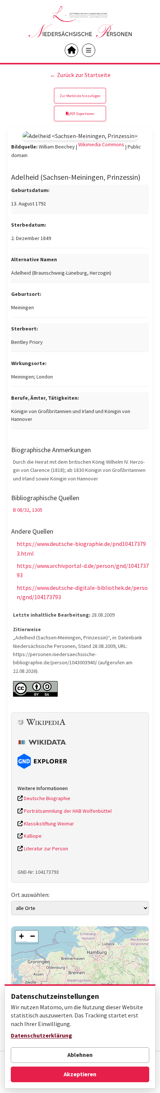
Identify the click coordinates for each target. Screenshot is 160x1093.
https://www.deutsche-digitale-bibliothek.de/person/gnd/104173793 (82, 592)
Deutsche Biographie (46, 798)
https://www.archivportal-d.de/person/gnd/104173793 (83, 570)
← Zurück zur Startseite (80, 75)
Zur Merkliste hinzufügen (80, 95)
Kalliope (32, 835)
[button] (21, 936)
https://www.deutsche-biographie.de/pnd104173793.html (81, 548)
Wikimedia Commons (101, 144)
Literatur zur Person (45, 848)
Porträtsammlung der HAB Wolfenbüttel (67, 811)
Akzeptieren (80, 1074)
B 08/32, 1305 (27, 509)
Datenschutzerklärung (41, 1035)
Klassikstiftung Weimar (48, 823)
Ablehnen (80, 1054)
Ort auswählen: (30, 894)
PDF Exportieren (82, 113)
